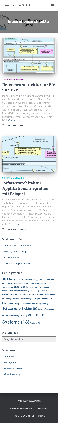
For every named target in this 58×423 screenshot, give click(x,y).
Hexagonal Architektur (39, 287)
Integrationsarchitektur (15, 290)
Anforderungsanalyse (29, 401)
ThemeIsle (40, 416)
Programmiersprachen (34, 294)
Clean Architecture (38, 283)
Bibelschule (32, 280)
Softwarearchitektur (19, 308)
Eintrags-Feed (11, 362)
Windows (35, 323)
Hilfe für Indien (11, 257)
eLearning (21, 286)
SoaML (45, 304)
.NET (7, 279)
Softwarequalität (12, 316)
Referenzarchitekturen (22, 299)
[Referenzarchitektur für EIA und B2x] (29, 55)
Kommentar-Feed (13, 368)
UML (24, 316)
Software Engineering (13, 79)
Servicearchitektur (32, 304)
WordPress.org (12, 374)
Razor (8, 299)
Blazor (42, 280)
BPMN (9, 283)
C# (15, 283)
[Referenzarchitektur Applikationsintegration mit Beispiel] (29, 154)
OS (21, 294)
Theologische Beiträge (15, 251)
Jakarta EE (35, 291)
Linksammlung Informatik (17, 263)
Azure (22, 280)
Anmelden (9, 356)
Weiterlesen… (14, 120)
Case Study (23, 283)
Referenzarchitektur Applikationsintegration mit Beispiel (25, 188)
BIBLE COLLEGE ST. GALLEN (17, 245)
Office (14, 294)
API (15, 280)
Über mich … (42, 408)
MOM (44, 291)
